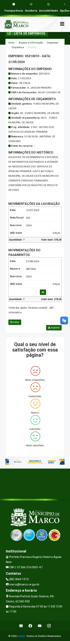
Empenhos (18, 47)
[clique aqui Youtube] (39, 625)
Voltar (15, 322)
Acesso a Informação (31, 42)
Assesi (21, 636)
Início (11, 42)
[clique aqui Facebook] (30, 625)
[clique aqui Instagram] (49, 625)
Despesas (53, 42)
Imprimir (55, 327)
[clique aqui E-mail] (21, 625)
